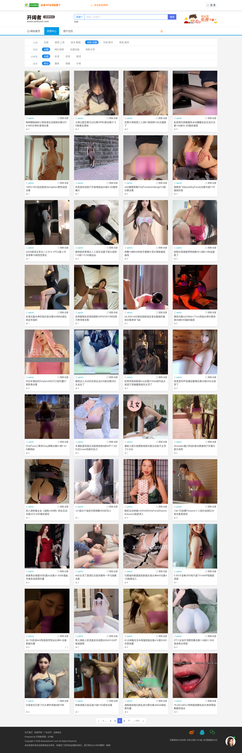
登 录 (212, 5)
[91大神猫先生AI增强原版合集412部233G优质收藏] (145, 611)
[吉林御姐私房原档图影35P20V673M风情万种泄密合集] (96, 287)
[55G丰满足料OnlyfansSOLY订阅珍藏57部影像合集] (47, 352)
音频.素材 (124, 42)
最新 (57, 63)
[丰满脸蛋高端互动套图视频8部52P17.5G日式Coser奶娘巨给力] (96, 416)
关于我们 (29, 732)
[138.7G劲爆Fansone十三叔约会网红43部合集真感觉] (195, 481)
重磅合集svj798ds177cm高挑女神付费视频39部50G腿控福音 (194, 318)
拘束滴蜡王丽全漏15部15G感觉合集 (93, 705)
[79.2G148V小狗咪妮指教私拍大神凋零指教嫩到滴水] (195, 675)
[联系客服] (202, 732)
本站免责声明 (101, 5)
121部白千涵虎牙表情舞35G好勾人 (93, 510)
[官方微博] (192, 732)
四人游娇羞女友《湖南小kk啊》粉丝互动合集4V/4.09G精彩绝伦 (46, 512)
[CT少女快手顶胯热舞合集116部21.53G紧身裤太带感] (195, 611)
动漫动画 (74, 49)
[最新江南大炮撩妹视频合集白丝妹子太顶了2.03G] (145, 416)
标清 (57, 56)
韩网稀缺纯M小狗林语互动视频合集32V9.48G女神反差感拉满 (46, 123)
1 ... (105, 720)
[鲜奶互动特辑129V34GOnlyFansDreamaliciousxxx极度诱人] (145, 481)
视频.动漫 (92, 42)
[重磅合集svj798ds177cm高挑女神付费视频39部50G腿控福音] (195, 287)
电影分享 (90, 49)
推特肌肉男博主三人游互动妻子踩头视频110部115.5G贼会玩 (96, 253)
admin (31, 118)
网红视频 (59, 49)
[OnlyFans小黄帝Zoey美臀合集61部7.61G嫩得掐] (47, 416)
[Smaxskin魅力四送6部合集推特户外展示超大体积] (195, 416)
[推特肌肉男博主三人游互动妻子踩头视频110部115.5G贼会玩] (96, 222)
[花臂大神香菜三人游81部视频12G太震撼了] (145, 93)
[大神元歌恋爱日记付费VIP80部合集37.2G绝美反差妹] (96, 93)
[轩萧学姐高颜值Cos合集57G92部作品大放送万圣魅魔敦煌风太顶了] (145, 352)
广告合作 (48, 732)
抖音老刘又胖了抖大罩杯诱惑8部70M (45, 705)
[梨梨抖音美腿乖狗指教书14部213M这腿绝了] (195, 222)
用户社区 (68, 31)
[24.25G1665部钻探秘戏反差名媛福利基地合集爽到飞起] (145, 287)
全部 (46, 42)
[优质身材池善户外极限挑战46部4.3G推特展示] (96, 157)
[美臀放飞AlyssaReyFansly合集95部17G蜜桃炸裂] (195, 157)
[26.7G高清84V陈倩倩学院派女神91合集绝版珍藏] (47, 611)
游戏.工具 (60, 42)
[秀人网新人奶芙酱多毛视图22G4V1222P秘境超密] (96, 611)
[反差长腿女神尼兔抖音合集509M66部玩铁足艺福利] (47, 287)
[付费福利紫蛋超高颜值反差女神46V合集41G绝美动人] (145, 546)
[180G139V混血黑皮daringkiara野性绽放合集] (47, 157)
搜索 (172, 16)
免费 (63, 127)
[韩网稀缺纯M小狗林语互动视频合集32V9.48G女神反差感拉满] (47, 93)
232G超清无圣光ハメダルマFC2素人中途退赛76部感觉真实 (46, 253)
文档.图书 (108, 42)
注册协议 (57, 732)
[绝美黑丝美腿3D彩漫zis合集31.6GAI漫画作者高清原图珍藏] (47, 546)
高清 (68, 56)
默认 (46, 63)
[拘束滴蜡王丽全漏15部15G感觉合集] (96, 675)
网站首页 (35, 31)
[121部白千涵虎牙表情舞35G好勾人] (96, 481)
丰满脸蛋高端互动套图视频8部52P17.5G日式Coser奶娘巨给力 (96, 447)
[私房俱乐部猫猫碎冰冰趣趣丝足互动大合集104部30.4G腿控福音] (195, 93)
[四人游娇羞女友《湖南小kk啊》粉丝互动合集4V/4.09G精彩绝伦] (47, 481)
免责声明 (38, 732)
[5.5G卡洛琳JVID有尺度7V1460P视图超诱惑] (195, 546)
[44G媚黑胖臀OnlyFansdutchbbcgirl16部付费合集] (145, 157)
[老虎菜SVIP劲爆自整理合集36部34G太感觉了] (195, 352)
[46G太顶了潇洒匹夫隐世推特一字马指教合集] (96, 546)
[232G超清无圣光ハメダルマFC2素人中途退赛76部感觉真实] (47, 222)
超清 (78, 56)
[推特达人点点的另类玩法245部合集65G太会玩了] (96, 352)
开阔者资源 (41, 736)
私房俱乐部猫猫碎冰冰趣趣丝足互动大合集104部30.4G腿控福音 (194, 123)
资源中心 (52, 31)
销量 (68, 63)
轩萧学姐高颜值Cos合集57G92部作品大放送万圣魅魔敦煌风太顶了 (145, 382)
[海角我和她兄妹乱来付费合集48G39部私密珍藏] (145, 675)
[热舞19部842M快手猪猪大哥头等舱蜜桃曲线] (145, 222)
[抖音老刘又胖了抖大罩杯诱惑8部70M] (47, 675)
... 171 (136, 720)
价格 (78, 63)
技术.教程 (76, 42)
